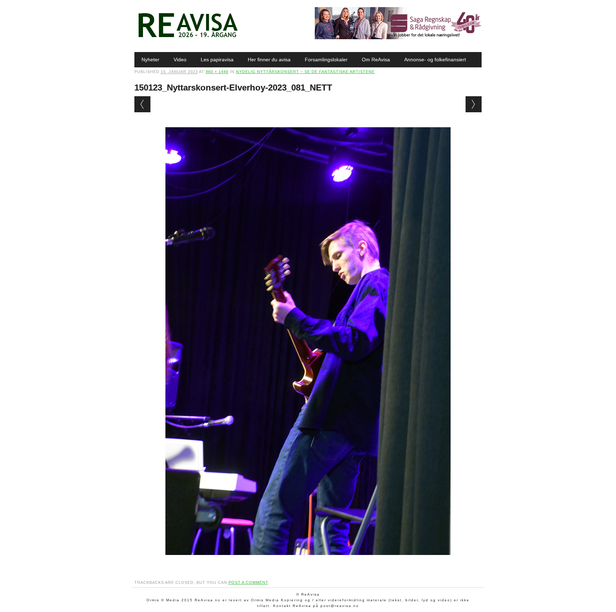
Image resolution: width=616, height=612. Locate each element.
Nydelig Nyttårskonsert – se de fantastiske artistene (305, 72)
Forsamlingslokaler (326, 59)
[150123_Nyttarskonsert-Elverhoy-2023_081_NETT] (308, 562)
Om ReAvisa (376, 59)
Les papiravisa (217, 59)
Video (180, 59)
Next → (474, 104)
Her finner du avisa (269, 59)
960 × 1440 (217, 72)
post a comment (248, 582)
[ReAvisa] (187, 37)
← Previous (142, 104)
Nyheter (150, 59)
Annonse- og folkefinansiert (435, 59)
